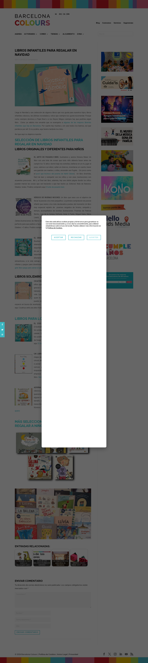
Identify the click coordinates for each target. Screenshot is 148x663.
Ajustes (93, 237)
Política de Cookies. (55, 228)
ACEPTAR (58, 237)
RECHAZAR (76, 237)
